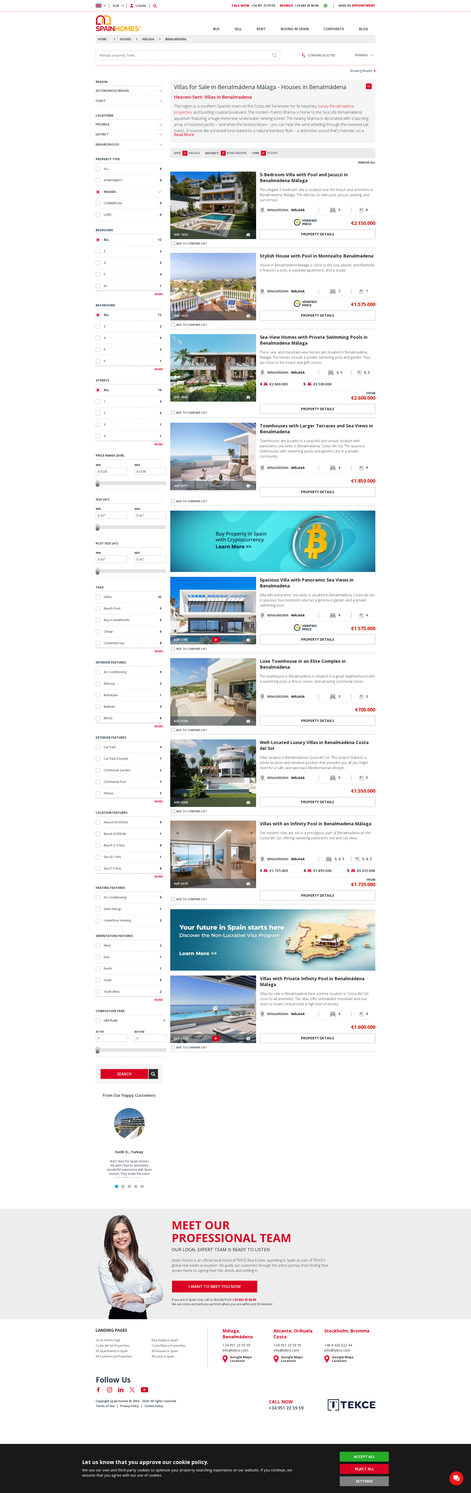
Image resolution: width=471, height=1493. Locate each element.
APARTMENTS (132, 180)
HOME (102, 39)
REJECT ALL (364, 1468)
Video (132, 597)
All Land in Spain (163, 1356)
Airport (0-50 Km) (132, 822)
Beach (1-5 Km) (132, 845)
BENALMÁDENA (175, 39)
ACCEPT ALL (364, 1456)
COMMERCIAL (132, 203)
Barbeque (132, 695)
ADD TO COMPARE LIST (191, 243)
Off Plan (134, 1020)
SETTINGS (364, 1481)
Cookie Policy (153, 1406)
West (132, 945)
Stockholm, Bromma (346, 1331)
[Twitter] (132, 1389)
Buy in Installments (132, 620)
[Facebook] (98, 1389)
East (132, 957)
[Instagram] (109, 1389)
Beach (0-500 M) (132, 834)
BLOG (363, 29)
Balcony (132, 683)
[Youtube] (144, 1389)
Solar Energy (132, 909)
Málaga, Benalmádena (237, 1334)
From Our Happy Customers (129, 1095)
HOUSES (125, 39)
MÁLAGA (148, 39)
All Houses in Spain (165, 1351)
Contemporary (132, 643)
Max (137, 465)
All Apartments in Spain (112, 1351)
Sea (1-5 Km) (132, 868)
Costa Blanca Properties (168, 1346)
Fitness (132, 793)
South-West (132, 992)
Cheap (132, 631)
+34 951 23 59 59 (253, 5)
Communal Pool (132, 782)
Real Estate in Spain (165, 1340)
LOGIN (141, 5)
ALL (132, 169)
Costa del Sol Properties (112, 1346)
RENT (261, 29)
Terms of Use (105, 1406)
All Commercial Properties (114, 1356)
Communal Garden (132, 770)
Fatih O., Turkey (129, 1152)
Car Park (132, 747)
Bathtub (132, 707)
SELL (238, 29)
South (132, 980)
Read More (184, 134)
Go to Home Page (108, 1340)
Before (139, 1031)
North (132, 968)
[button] (252, 206)
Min (98, 465)
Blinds (132, 718)
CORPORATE (334, 29)
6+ (132, 286)
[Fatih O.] (129, 1138)
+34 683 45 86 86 (299, 5)
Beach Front (132, 608)
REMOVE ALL (366, 162)
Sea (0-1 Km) (132, 857)
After (100, 1031)
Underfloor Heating (132, 920)
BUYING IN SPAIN (295, 29)
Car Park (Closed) (132, 759)
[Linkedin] (120, 1389)
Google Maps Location (241, 1359)
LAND (132, 215)
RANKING (361, 55)
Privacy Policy (129, 1406)
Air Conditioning (132, 672)
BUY (216, 29)
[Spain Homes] (117, 23)
